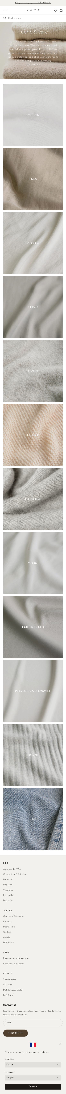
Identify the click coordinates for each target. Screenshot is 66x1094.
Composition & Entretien (14, 874)
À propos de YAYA (12, 869)
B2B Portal (8, 995)
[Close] (60, 1044)
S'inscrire (15, 1033)
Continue (33, 1087)
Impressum (8, 942)
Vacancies (8, 890)
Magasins (7, 885)
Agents (6, 937)
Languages (10, 1072)
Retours (7, 921)
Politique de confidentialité (16, 958)
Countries (9, 1059)
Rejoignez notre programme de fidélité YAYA (33, 3)
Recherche (8, 895)
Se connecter (9, 979)
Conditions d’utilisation (14, 964)
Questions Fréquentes (13, 916)
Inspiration (8, 900)
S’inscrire (7, 985)
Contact (7, 932)
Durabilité (7, 879)
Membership (9, 927)
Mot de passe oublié (12, 990)
